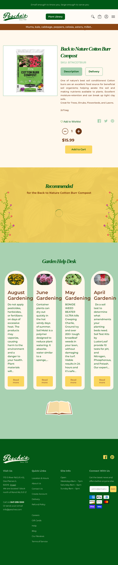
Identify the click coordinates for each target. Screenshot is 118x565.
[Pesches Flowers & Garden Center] (15, 16)
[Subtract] (65, 131)
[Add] (79, 131)
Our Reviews (38, 536)
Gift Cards (36, 520)
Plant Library (55, 16)
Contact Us (37, 488)
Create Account (39, 494)
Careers (35, 515)
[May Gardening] (73, 280)
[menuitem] (92, 16)
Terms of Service (40, 541)
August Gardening (20, 295)
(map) (13, 485)
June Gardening (49, 295)
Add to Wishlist (72, 121)
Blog (34, 531)
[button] (92, 16)
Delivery (36, 499)
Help (34, 525)
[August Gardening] (16, 280)
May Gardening (78, 295)
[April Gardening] (102, 280)
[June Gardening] (44, 280)
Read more (16, 381)
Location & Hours (40, 478)
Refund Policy (38, 504)
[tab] (71, 71)
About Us (36, 483)
